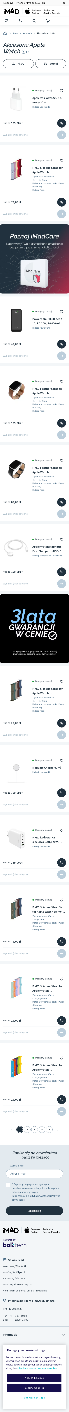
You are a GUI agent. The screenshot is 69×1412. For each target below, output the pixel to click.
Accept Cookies (34, 1378)
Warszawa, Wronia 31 (14, 1266)
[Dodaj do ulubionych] (61, 90)
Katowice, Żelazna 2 (14, 1278)
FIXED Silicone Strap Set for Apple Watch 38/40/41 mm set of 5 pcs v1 (48, 909)
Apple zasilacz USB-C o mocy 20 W (47, 100)
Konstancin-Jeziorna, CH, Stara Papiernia (25, 1291)
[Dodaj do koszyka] (61, 123)
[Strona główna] (32, 11)
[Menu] (62, 21)
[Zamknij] (64, 3)
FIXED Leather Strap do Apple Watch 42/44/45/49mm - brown (47, 391)
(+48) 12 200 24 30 (12, 1309)
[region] (34, 1377)
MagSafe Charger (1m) (46, 768)
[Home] (5, 33)
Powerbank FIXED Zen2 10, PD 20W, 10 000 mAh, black (47, 321)
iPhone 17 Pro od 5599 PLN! (30, 3)
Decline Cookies (34, 1388)
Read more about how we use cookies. (38, 1368)
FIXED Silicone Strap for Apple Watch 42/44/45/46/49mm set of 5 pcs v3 (48, 170)
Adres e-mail (17, 1166)
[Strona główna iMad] (31, 1230)
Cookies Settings (34, 1397)
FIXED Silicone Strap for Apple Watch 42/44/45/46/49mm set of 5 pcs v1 (48, 691)
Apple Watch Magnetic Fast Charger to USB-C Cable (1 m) (46, 549)
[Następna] (57, 1129)
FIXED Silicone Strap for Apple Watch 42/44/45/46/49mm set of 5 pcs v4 (48, 1067)
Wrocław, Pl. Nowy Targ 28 (17, 1284)
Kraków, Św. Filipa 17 (14, 1272)
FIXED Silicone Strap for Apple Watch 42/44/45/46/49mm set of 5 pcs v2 (48, 988)
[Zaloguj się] (20, 21)
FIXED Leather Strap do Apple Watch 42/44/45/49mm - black (47, 470)
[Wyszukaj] (34, 21)
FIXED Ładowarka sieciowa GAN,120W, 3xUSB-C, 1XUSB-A (45, 839)
